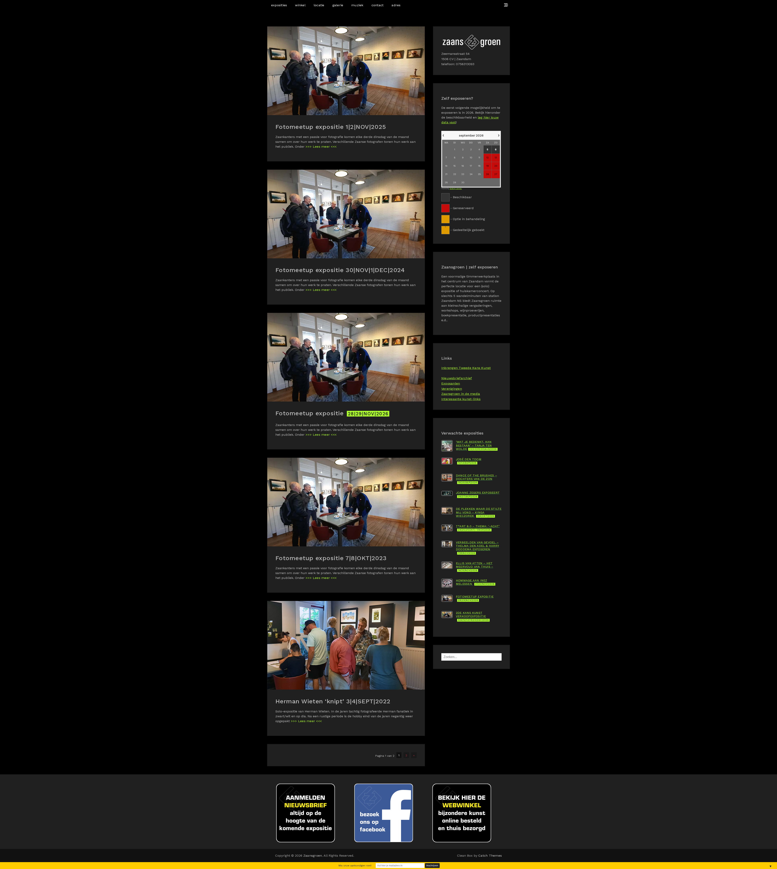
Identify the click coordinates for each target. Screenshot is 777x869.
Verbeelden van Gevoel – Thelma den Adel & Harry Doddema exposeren (477, 547)
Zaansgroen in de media (460, 394)
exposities (279, 5)
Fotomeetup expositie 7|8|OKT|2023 (331, 558)
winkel (300, 5)
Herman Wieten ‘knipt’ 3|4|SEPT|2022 (333, 701)
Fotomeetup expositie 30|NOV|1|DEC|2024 (339, 269)
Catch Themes (490, 855)
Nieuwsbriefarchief (456, 378)
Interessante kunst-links (461, 399)
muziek (357, 5)
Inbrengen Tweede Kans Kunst (466, 368)
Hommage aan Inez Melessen (475, 582)
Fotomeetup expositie (331, 413)
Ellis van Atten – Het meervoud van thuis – (474, 567)
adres (396, 5)
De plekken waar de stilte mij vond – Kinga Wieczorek (478, 512)
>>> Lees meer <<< (321, 146)
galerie (337, 5)
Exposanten (450, 383)
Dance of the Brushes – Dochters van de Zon (476, 479)
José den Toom (468, 461)
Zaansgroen (312, 855)
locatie (319, 5)
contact (378, 5)
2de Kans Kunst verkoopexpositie (472, 616)
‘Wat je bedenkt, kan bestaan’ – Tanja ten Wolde (476, 445)
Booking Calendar (456, 189)
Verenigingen (451, 389)
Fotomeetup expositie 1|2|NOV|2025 (330, 126)
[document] (471, 182)
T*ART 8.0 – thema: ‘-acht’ (478, 528)
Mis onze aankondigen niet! (355, 865)
